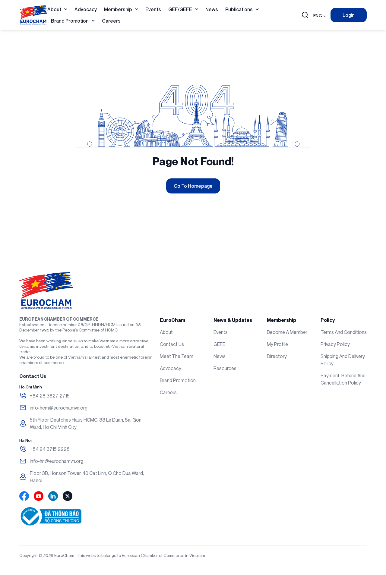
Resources (225, 368)
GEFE (219, 344)
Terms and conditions (344, 332)
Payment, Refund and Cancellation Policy (343, 379)
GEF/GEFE (180, 9)
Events (153, 9)
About (54, 9)
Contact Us (172, 344)
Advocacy (85, 9)
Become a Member (287, 332)
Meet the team (176, 356)
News (211, 9)
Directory (277, 356)
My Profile (277, 344)
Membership (118, 9)
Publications (239, 9)
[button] (304, 15)
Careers (111, 21)
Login (349, 15)
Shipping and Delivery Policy (343, 359)
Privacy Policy (335, 344)
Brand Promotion (70, 21)
